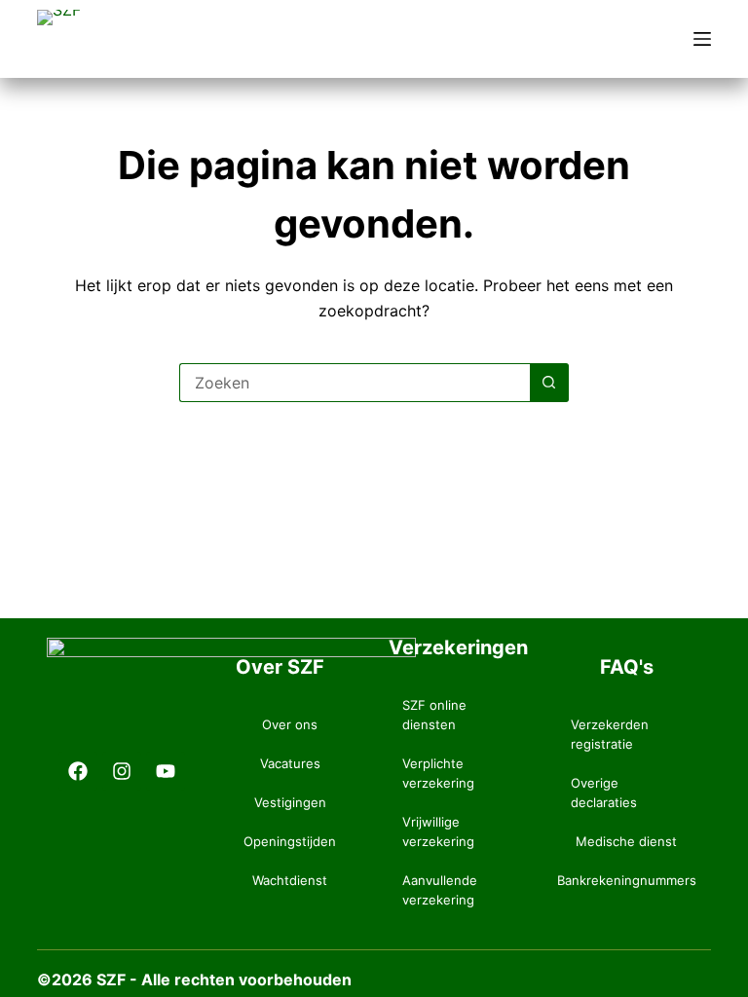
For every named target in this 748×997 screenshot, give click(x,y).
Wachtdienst (289, 880)
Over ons (290, 724)
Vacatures (290, 763)
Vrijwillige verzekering (438, 831)
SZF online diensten (434, 714)
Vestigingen (290, 802)
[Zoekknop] (549, 382)
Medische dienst (626, 841)
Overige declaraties (604, 792)
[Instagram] (121, 771)
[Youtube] (165, 771)
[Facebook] (77, 771)
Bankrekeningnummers (626, 880)
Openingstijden (289, 841)
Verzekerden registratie (610, 734)
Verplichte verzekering (438, 773)
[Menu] (702, 39)
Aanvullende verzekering (439, 889)
